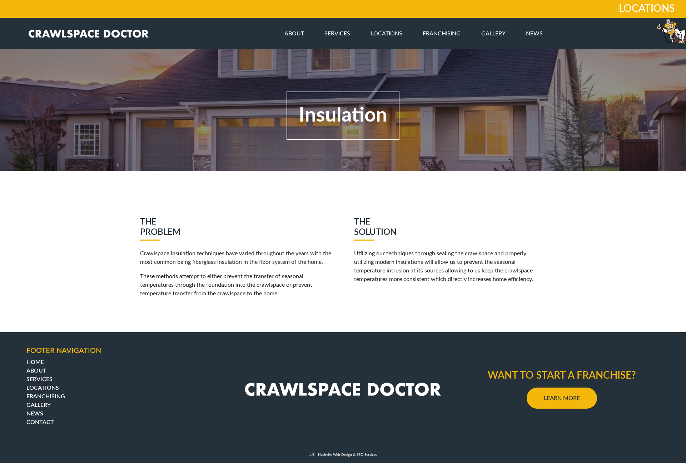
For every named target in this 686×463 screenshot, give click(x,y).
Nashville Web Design (335, 455)
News (534, 33)
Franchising (442, 33)
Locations (386, 33)
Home (35, 362)
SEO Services (367, 455)
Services (337, 33)
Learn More (562, 398)
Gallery (493, 33)
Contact (40, 422)
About (294, 33)
